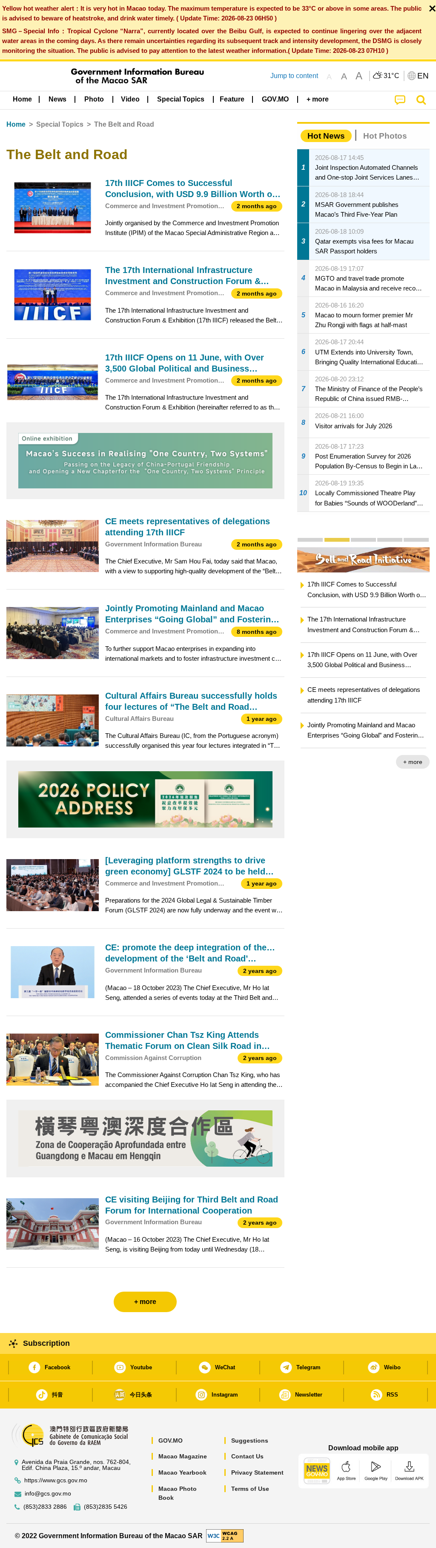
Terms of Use (250, 1488)
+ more (412, 761)
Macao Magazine (182, 1456)
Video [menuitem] (130, 99)
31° (392, 76)
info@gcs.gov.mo (48, 1493)
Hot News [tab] (326, 135)
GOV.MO (170, 1440)
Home (16, 124)
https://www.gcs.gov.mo (55, 1480)
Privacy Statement (257, 1472)
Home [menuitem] (22, 99)
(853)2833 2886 (45, 1507)
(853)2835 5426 (105, 1507)
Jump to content (294, 75)
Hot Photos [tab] (385, 135)
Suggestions (249, 1440)
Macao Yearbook (182, 1472)
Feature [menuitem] (232, 99)
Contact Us (247, 1456)
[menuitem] (57, 99)
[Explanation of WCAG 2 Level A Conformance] (225, 1535)
